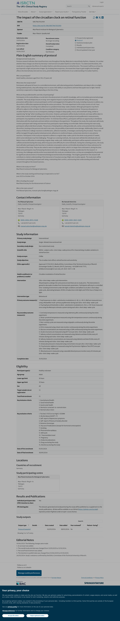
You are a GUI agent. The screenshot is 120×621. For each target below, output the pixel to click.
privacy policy (12, 607)
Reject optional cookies (37, 615)
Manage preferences (8, 610)
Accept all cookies (13, 615)
